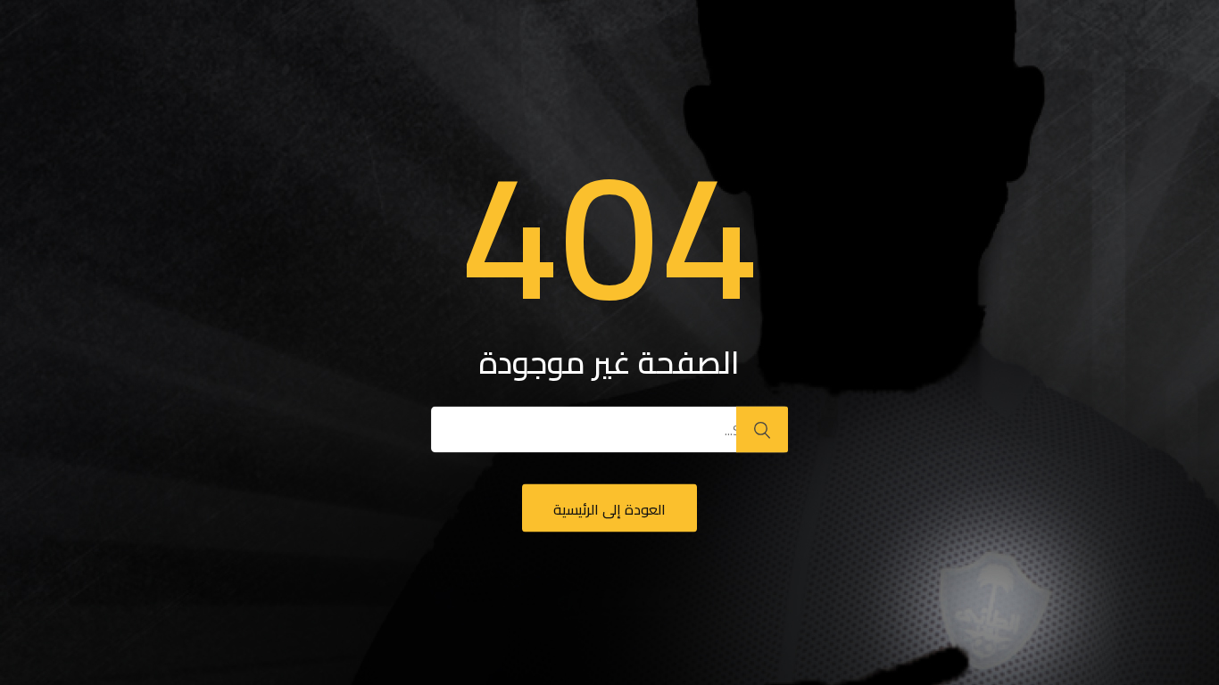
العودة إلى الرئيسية (609, 509)
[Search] (762, 430)
